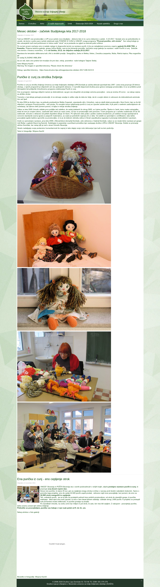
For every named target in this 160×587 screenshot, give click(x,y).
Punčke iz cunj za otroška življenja (39, 77)
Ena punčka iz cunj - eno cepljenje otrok (43, 479)
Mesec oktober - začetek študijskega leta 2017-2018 (51, 31)
